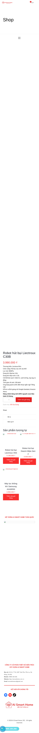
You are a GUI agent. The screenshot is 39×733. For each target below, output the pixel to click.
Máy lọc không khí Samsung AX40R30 (11, 486)
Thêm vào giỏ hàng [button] (11, 460)
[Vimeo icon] (21, 726)
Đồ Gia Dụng (14, 404)
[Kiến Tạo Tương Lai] (7, 2)
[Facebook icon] (19, 726)
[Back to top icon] (19, 718)
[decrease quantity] (5, 400)
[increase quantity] (12, 400)
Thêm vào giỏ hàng (24, 399)
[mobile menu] (36, 2)
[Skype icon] (17, 726)
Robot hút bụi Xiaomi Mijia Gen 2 (28, 451)
